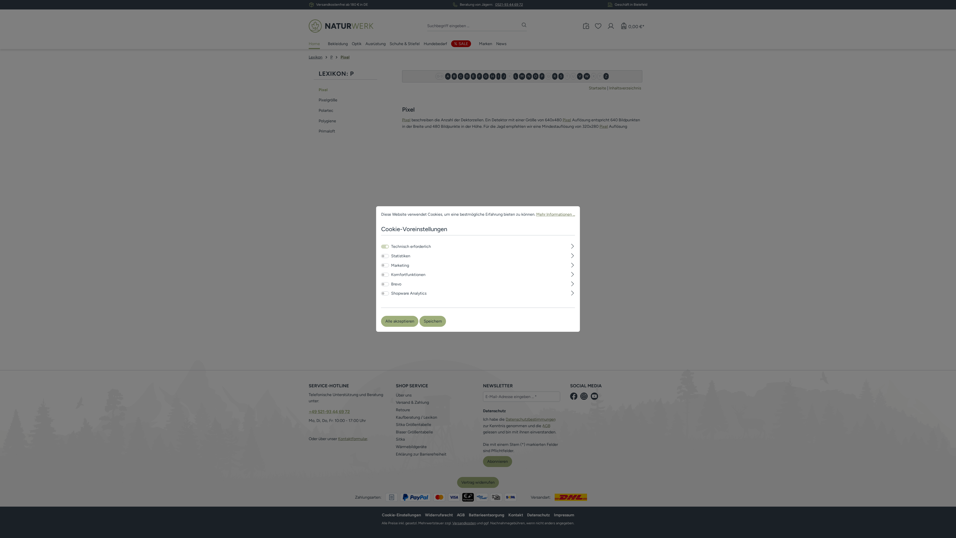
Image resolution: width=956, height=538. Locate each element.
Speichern (433, 321)
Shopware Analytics (408, 293)
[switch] (385, 256)
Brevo (396, 284)
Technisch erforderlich (411, 246)
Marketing (400, 265)
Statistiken (400, 256)
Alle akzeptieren (399, 321)
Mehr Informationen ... (555, 214)
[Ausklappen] (572, 245)
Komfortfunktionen (408, 274)
